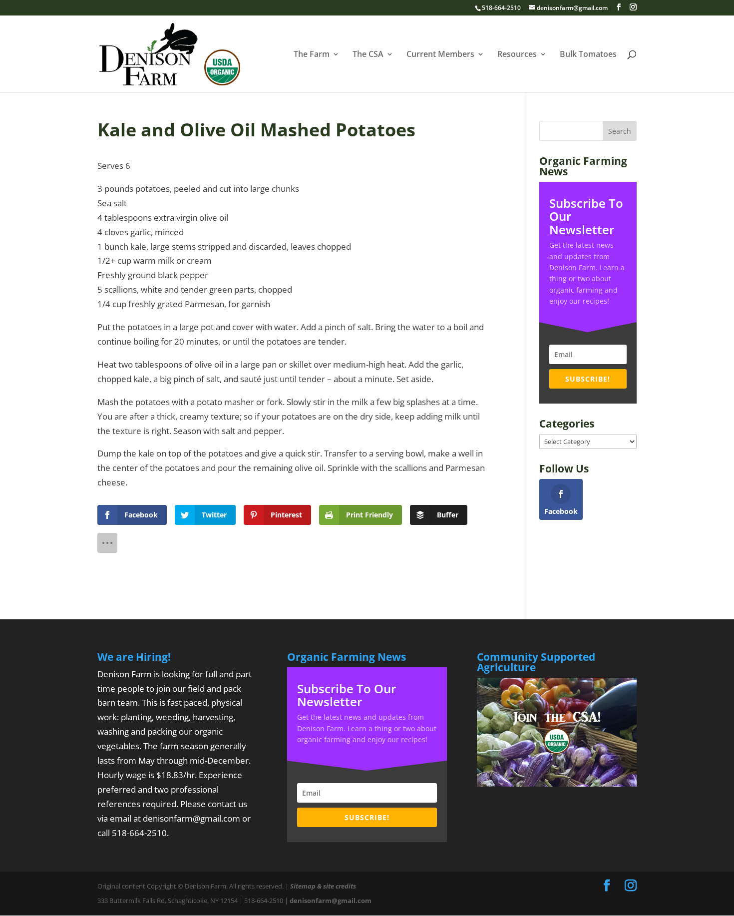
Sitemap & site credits (323, 886)
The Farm (312, 54)
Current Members (440, 54)
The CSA (368, 54)
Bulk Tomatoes (588, 54)
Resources (517, 54)
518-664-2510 (139, 833)
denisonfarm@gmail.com (191, 818)
